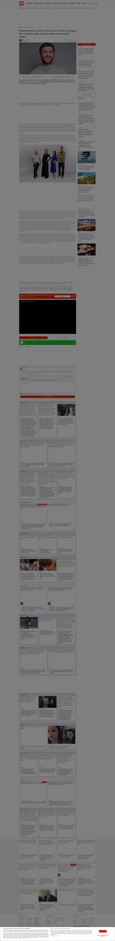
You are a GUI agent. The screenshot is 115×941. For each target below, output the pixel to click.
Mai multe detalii (44, 931)
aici (43, 935)
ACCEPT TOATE (103, 931)
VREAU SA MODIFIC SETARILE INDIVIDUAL (102, 936)
